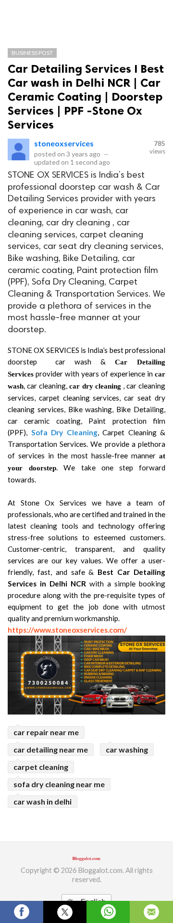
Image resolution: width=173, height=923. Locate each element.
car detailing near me (50, 749)
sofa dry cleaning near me (59, 784)
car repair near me (46, 732)
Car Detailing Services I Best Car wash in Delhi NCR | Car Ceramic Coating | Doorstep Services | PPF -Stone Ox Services (86, 96)
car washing (127, 749)
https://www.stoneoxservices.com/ (67, 629)
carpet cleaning (40, 766)
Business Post (32, 52)
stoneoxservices (64, 143)
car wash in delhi (42, 801)
